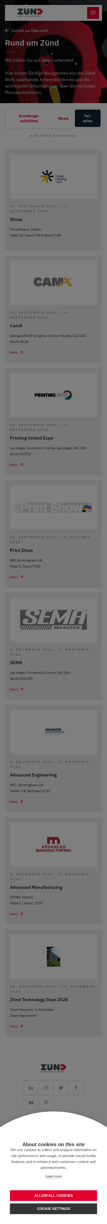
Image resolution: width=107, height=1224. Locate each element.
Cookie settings (53, 1209)
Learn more (54, 1176)
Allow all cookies (53, 1195)
